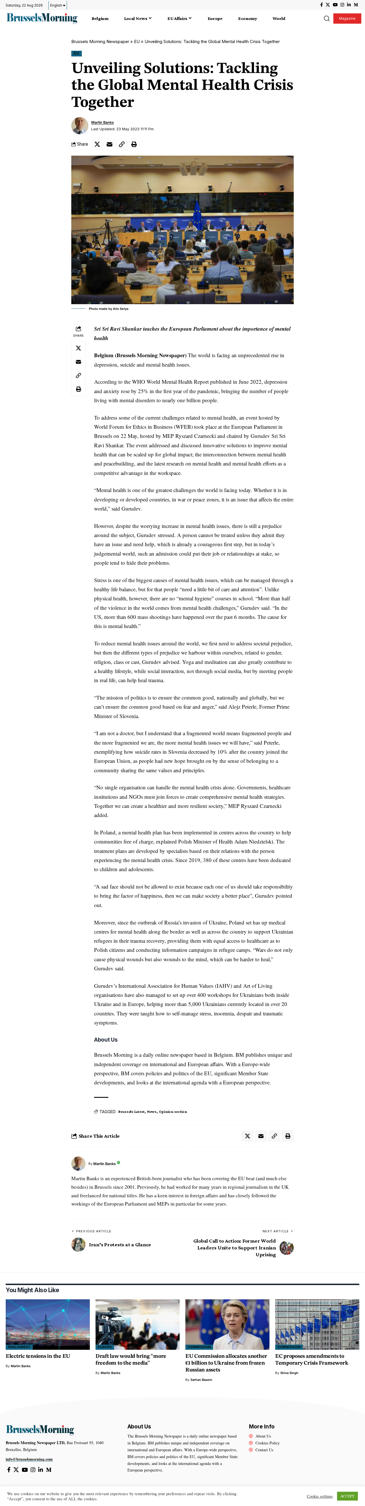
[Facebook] (321, 5)
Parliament (19, 1347)
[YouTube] (335, 5)
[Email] (109, 144)
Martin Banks (102, 122)
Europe (105, 1347)
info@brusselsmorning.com (29, 1459)
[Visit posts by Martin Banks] (79, 125)
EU (137, 41)
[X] (327, 5)
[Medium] (355, 5)
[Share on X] (97, 144)
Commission (199, 1347)
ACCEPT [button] (347, 1496)
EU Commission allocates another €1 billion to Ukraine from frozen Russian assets (226, 1363)
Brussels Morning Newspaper (100, 41)
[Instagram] (342, 5)
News (152, 1111)
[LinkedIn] (349, 5)
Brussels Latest (131, 1111)
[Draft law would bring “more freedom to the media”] (138, 1324)
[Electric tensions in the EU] (48, 1324)
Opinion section (173, 1111)
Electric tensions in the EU (38, 1356)
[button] (326, 18)
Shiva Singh (289, 1373)
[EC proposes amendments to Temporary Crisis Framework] (317, 1324)
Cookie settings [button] (320, 1496)
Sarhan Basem (201, 1380)
